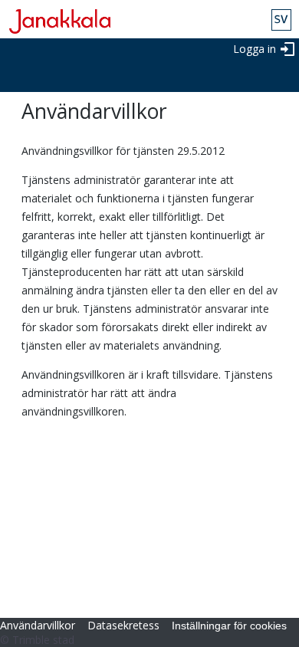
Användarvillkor (37, 625)
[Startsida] (55, 21)
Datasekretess (123, 625)
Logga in (254, 48)
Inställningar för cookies (229, 625)
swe (281, 20)
